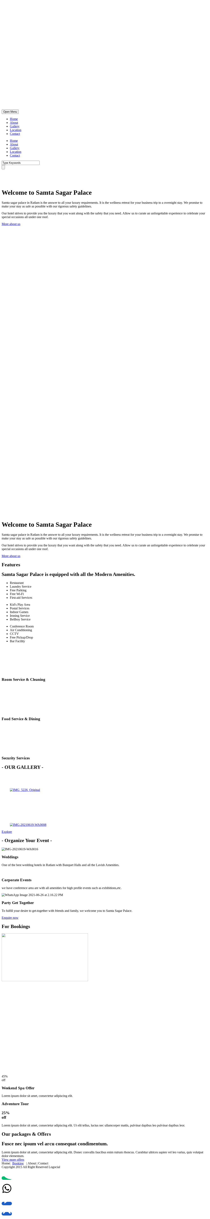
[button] (11, 224)
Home (14, 119)
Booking (18, 1163)
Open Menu (10, 111)
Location (15, 130)
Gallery (14, 126)
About (14, 122)
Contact (15, 133)
